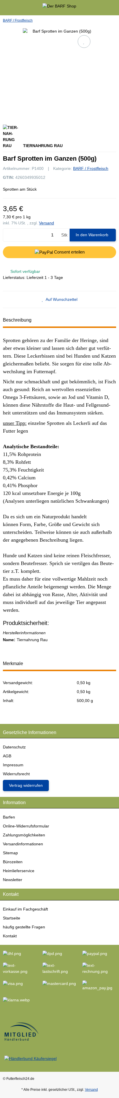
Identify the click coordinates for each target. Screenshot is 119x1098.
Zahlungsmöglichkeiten (24, 835)
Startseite (11, 918)
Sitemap (10, 853)
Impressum (13, 765)
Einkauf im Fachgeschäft (25, 909)
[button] (103, 7)
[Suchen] (16, 7)
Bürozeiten (13, 861)
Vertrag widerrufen (26, 785)
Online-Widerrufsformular (26, 826)
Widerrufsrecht (16, 774)
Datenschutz (14, 747)
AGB (7, 756)
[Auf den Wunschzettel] (84, 41)
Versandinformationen (23, 844)
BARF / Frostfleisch (90, 168)
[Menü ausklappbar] (5, 7)
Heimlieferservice (18, 870)
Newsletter (12, 879)
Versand (46, 223)
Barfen (9, 817)
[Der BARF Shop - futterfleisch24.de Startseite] (59, 7)
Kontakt (10, 936)
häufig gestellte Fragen (24, 927)
